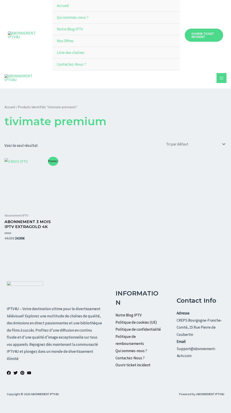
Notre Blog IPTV (70, 29)
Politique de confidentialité (138, 329)
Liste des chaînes (70, 52)
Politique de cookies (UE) (136, 322)
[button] (204, 35)
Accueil (63, 5)
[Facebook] (9, 373)
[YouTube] (29, 373)
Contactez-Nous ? (71, 64)
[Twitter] (16, 373)
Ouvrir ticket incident (133, 364)
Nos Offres (65, 40)
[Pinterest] (22, 373)
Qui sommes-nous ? (72, 17)
